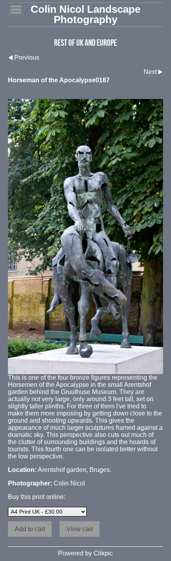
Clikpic (103, 553)
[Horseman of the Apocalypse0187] (85, 236)
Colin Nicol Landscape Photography (85, 14)
